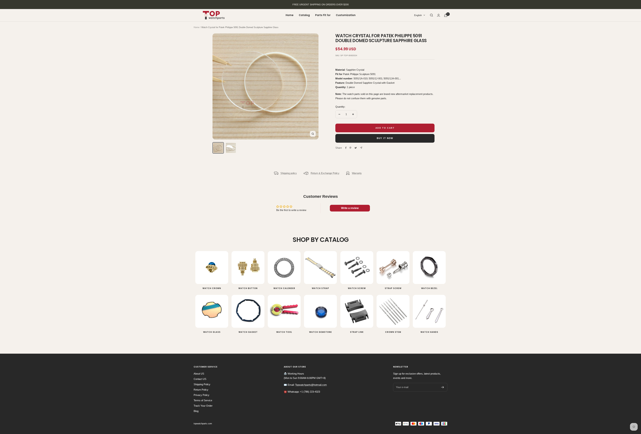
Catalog (304, 15)
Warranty (357, 173)
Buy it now (385, 138)
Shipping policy (288, 173)
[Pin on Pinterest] (350, 148)
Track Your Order (203, 405)
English (418, 15)
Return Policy (201, 389)
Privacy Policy (201, 395)
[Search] (431, 15)
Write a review (350, 208)
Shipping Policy (202, 384)
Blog (196, 411)
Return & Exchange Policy (325, 173)
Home (289, 15)
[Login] (438, 15)
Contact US (200, 379)
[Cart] (445, 15)
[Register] (442, 387)
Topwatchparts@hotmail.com (311, 384)
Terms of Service (203, 400)
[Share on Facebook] (346, 148)
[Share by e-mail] (361, 148)
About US (199, 373)
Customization (346, 15)
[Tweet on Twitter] (355, 148)
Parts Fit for (323, 15)
